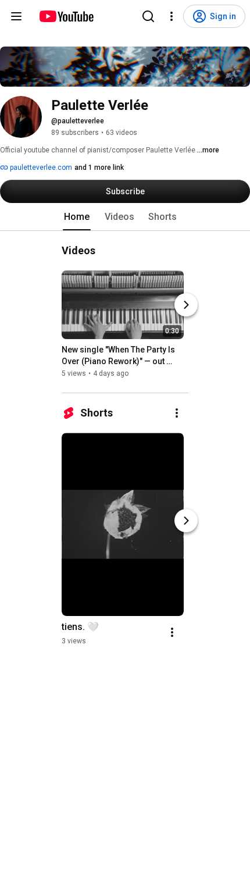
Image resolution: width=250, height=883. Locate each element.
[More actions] (176, 413)
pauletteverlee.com (40, 167)
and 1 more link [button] (99, 167)
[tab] (77, 217)
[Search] (148, 16)
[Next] (186, 304)
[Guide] (16, 16)
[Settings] (171, 16)
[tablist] (125, 217)
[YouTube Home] (66, 16)
